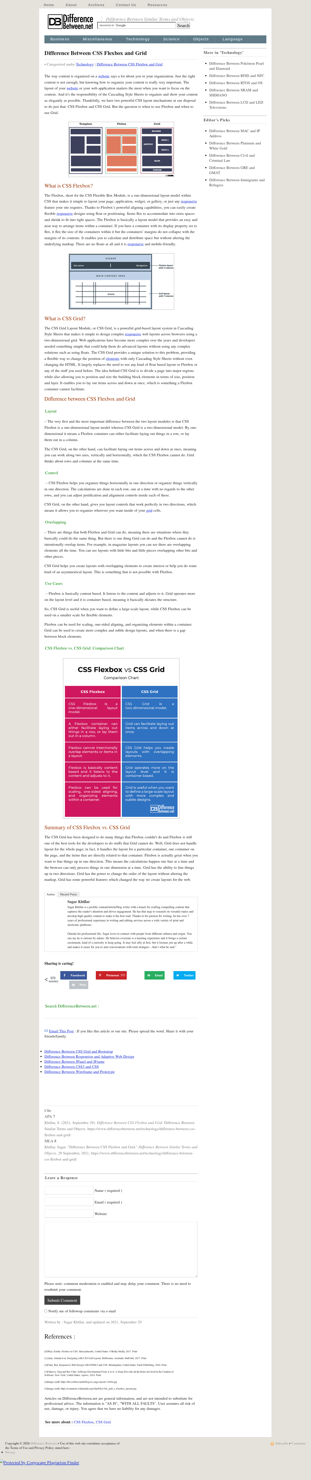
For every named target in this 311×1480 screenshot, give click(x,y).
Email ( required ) (108, 1202)
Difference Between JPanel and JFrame (74, 1061)
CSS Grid (103, 1421)
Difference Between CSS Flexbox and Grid (129, 64)
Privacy (10, 1452)
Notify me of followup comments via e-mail (82, 1310)
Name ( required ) (108, 1190)
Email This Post (61, 1030)
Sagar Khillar (78, 901)
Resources (157, 5)
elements (112, 358)
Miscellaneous (97, 39)
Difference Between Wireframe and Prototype (79, 1071)
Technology (138, 39)
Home (49, 5)
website (104, 75)
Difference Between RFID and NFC (236, 75)
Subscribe (281, 1443)
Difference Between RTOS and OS (236, 82)
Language (233, 39)
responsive (189, 201)
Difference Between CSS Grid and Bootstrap (78, 1051)
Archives (96, 5)
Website (101, 1213)
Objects (201, 39)
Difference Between (44, 1443)
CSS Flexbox (84, 1421)
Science (171, 39)
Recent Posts (68, 894)
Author (51, 894)
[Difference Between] (70, 29)
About (71, 5)
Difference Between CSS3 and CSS (71, 1066)
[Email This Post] (46, 1030)
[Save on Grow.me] (140, 975)
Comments (298, 1443)
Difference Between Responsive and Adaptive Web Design (89, 1056)
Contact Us (126, 5)
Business (59, 39)
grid (149, 510)
